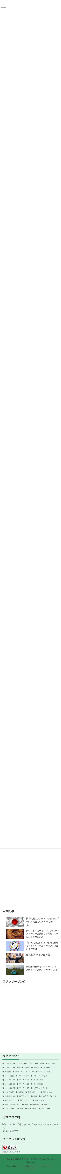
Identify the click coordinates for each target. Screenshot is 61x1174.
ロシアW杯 (9, 1092)
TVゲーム (47, 1068)
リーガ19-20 (38, 1080)
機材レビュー (25, 1100)
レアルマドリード (40, 1088)
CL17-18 (8, 1063)
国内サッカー (48, 1092)
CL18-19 (19, 1063)
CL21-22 (51, 1063)
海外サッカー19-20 (12, 1104)
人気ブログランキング (11, 1152)
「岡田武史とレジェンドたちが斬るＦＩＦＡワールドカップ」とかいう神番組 (42, 945)
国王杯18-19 (24, 1096)
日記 (54, 1096)
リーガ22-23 (38, 1084)
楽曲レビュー (10, 1100)
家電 (35, 1096)
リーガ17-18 (10, 1080)
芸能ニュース (10, 1109)
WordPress (20, 1166)
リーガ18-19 (24, 1080)
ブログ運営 (9, 1076)
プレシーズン (23, 1076)
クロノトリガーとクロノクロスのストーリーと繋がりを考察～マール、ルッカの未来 (42, 933)
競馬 (45, 1104)
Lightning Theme (35, 1166)
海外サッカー (40, 1100)
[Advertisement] (30, 1017)
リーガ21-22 (24, 1084)
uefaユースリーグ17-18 (24, 1072)
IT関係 (36, 1068)
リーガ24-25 (24, 1088)
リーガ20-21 (10, 1084)
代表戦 (21, 1092)
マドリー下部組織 (40, 1076)
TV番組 (8, 1072)
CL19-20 (30, 1063)
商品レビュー (33, 1092)
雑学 (21, 1109)
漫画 (26, 1104)
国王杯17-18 (10, 1096)
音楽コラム (32, 1109)
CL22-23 (8, 1068)
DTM (18, 1068)
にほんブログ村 (10, 1131)
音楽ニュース (46, 1109)
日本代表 (44, 1096)
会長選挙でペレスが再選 (38, 954)
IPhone (26, 1068)
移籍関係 (36, 1104)
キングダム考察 (44, 1072)
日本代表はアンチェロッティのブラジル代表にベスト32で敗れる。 (42, 921)
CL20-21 (40, 1063)
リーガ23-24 (10, 1088)
